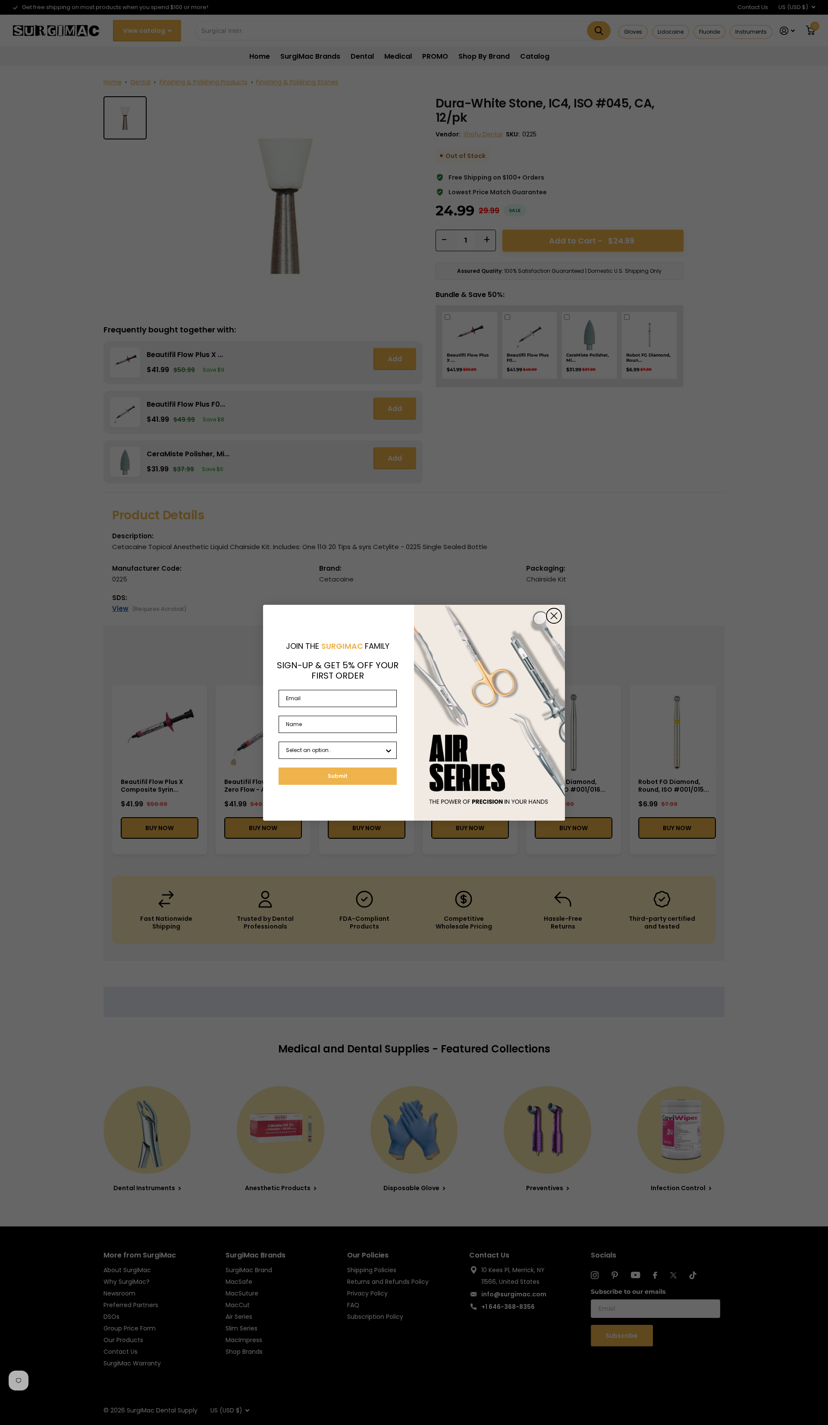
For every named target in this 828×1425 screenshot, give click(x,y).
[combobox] (335, 750)
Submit (338, 776)
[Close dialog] (553, 615)
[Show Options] (388, 750)
